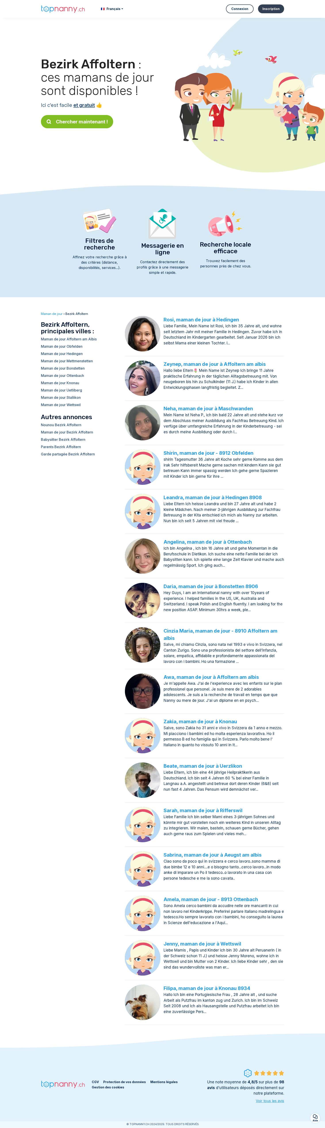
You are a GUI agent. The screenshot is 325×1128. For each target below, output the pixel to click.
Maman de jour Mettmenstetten (67, 361)
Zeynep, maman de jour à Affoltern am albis (215, 364)
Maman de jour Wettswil (61, 405)
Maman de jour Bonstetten (63, 368)
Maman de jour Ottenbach (62, 375)
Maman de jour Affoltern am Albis (69, 339)
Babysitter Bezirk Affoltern (63, 439)
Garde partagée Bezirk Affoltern (68, 454)
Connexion (239, 9)
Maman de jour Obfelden (61, 346)
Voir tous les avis (270, 1101)
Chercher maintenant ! (82, 122)
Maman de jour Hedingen (62, 353)
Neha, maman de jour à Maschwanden (208, 408)
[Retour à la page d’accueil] (63, 9)
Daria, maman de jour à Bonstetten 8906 (211, 586)
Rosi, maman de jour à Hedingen (201, 319)
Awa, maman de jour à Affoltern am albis (211, 677)
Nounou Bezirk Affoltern (61, 425)
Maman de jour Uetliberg (61, 390)
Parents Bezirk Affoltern (61, 447)
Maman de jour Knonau (60, 383)
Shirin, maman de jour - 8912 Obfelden (208, 453)
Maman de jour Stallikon (61, 397)
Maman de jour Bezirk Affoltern (67, 432)
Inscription (271, 9)
